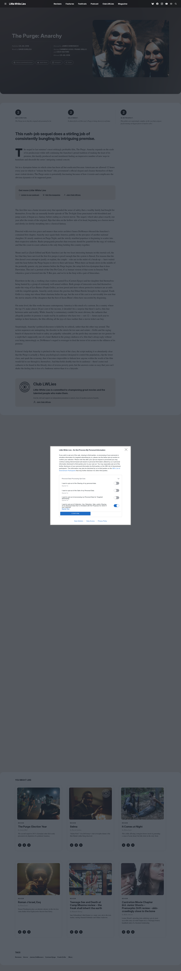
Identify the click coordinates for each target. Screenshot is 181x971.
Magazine (122, 4)
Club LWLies (108, 4)
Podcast (94, 4)
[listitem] (90, 479)
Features (70, 4)
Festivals (82, 4)
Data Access (90, 521)
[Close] (127, 450)
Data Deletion (78, 521)
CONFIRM (75, 513)
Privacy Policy (102, 521)
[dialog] (90, 485)
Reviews (57, 4)
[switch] (116, 483)
